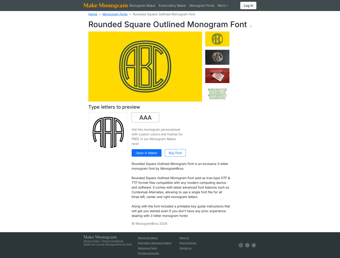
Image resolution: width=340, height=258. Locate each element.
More (221, 5)
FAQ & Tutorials (187, 242)
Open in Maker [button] (146, 153)
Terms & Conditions (112, 241)
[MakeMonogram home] (106, 5)
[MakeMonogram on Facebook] (246, 245)
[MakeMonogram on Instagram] (240, 245)
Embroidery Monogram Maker (155, 242)
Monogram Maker (142, 5)
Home (92, 14)
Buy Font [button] (175, 153)
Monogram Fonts (201, 5)
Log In (248, 5)
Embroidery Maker (172, 5)
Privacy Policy (92, 241)
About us (184, 237)
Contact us (185, 248)
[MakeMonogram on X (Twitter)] (253, 245)
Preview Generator (148, 253)
